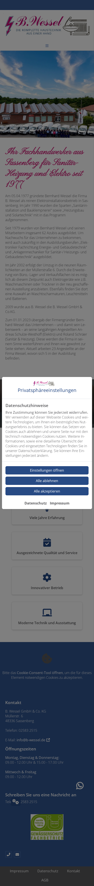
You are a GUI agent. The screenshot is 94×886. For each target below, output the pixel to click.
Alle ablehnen (47, 480)
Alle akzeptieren (47, 491)
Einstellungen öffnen (47, 470)
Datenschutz (35, 503)
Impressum (60, 503)
